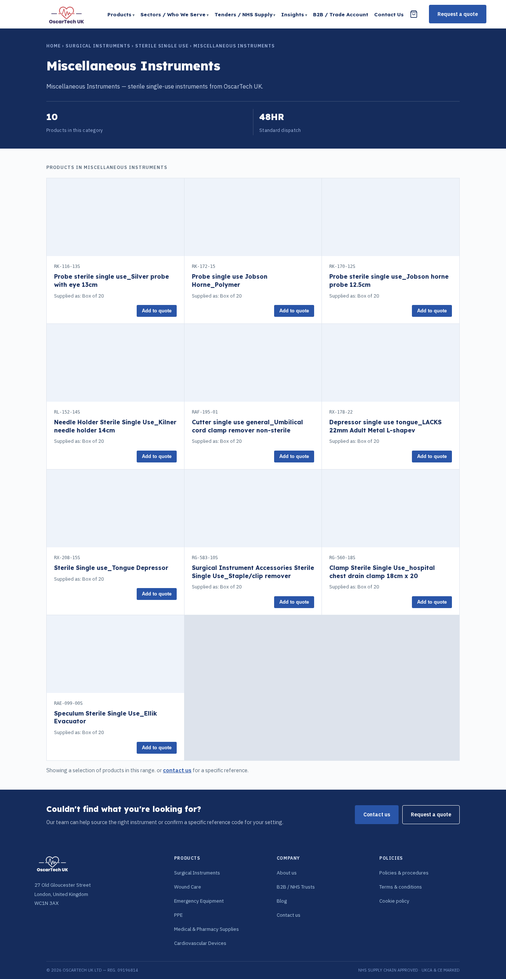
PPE (178, 915)
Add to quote (157, 310)
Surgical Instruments (98, 46)
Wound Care (187, 886)
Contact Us (389, 14)
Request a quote (457, 14)
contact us (177, 770)
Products (119, 14)
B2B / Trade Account (340, 14)
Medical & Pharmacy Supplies (206, 929)
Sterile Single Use (162, 46)
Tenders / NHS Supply (243, 14)
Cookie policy (394, 900)
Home (53, 46)
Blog (282, 900)
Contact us (376, 814)
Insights (292, 14)
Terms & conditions (400, 886)
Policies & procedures (404, 872)
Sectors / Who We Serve (173, 14)
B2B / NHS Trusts (296, 886)
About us (287, 872)
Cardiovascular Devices (200, 943)
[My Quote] (414, 14)
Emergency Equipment (199, 900)
